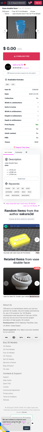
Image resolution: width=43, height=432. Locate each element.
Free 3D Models (9, 353)
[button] (37, 239)
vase (7, 195)
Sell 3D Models (8, 359)
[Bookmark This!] (37, 248)
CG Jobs (6, 369)
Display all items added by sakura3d (21, 219)
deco (23, 192)
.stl (13, 84)
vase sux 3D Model (30, 206)
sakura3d (17, 64)
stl (18, 188)
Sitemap (24, 412)
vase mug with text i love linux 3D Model (21, 203)
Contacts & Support (12, 373)
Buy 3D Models (10, 342)
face (29, 192)
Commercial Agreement (11, 390)
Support (6, 377)
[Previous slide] (5, 31)
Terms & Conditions (10, 397)
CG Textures (7, 356)
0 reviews (25, 68)
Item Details (8, 152)
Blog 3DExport (8, 366)
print (28, 188)
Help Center (7, 380)
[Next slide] (38, 31)
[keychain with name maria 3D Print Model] (21, 237)
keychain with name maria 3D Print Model (17, 253)
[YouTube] (32, 424)
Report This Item (23, 147)
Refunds (6, 400)
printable (9, 192)
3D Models (7, 346)
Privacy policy (8, 393)
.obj (7, 84)
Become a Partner (9, 362)
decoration (15, 195)
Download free (22, 56)
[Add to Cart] (32, 292)
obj (23, 188)
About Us (7, 305)
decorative (25, 195)
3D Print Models (9, 349)
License (6, 387)
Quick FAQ (7, 384)
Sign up (38, 3)
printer (17, 192)
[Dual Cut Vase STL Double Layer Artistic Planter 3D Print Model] (21, 281)
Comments (18, 152)
